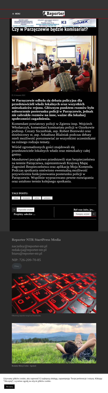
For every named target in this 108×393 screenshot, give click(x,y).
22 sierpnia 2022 (19, 95)
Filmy (16, 266)
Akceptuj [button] (9, 387)
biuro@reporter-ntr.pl (27, 253)
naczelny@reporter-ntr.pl (29, 246)
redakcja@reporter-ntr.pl (29, 250)
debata (16, 198)
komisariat (26, 198)
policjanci (47, 198)
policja (37, 198)
